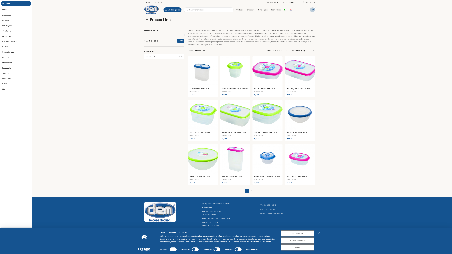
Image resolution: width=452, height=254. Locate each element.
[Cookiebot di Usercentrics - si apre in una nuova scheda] (144, 249)
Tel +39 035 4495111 (268, 205)
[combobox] (164, 56)
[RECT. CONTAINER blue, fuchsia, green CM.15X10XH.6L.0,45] (300, 159)
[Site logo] (151, 9)
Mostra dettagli (252, 249)
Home (190, 50)
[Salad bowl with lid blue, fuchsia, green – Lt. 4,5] (203, 159)
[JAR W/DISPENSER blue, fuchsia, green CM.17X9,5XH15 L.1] (203, 71)
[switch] (195, 249)
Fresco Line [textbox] (150, 56)
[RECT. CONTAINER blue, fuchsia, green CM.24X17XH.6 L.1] (267, 71)
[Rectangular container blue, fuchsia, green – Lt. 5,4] (235, 115)
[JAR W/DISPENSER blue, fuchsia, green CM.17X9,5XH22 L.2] (235, 159)
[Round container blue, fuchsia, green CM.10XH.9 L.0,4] (235, 71)
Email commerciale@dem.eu (271, 213)
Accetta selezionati (297, 240)
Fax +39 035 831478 (268, 209)
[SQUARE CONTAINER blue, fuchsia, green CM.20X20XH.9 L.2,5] (267, 115)
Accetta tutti (297, 233)
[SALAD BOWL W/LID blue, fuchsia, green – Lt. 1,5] (300, 115)
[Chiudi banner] (319, 232)
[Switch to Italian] (285, 9)
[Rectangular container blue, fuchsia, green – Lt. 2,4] (300, 71)
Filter (181, 41)
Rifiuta (297, 247)
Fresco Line (194, 91)
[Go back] (147, 19)
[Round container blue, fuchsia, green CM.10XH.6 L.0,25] (267, 159)
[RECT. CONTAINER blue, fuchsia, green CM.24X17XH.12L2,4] (203, 115)
